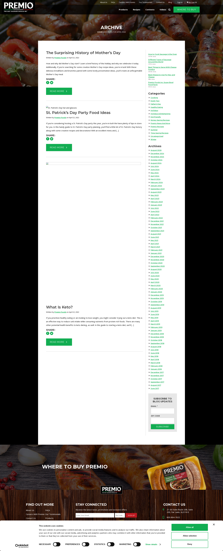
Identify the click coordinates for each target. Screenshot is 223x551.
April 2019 (155, 321)
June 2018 (155, 353)
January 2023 (156, 205)
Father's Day (156, 104)
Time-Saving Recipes (159, 133)
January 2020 (156, 292)
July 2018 (154, 350)
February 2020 (157, 289)
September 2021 (157, 231)
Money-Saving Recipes (160, 120)
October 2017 (156, 379)
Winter (153, 139)
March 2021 (155, 247)
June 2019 (155, 314)
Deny (189, 544)
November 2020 (157, 260)
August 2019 (156, 308)
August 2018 (156, 347)
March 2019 (155, 324)
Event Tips (155, 101)
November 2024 (157, 157)
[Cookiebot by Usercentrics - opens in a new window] (22, 546)
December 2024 (157, 153)
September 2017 (157, 382)
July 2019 (154, 311)
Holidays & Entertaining (160, 114)
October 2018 (156, 340)
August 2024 (156, 163)
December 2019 (157, 295)
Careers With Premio (127, 2)
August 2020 (156, 269)
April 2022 (155, 215)
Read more (57, 91)
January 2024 (156, 186)
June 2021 (155, 237)
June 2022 (155, 211)
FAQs (113, 2)
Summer (154, 130)
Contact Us (160, 2)
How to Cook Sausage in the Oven (162, 54)
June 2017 (155, 388)
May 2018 (154, 356)
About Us (103, 2)
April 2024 (155, 176)
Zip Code (155, 416)
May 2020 (155, 279)
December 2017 (157, 372)
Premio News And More (160, 123)
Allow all (190, 527)
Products (49, 518)
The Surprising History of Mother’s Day (83, 52)
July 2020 (155, 273)
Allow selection (190, 536)
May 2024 (155, 173)
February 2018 (156, 366)
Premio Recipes (157, 127)
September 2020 (158, 266)
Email (154, 406)
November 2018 (157, 337)
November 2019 (157, 298)
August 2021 (156, 234)
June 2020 (155, 276)
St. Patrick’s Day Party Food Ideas (78, 112)
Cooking (154, 98)
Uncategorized (157, 136)
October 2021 (156, 228)
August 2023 (156, 192)
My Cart (191, 2)
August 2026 (156, 150)
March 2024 (155, 179)
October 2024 (156, 160)
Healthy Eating (157, 107)
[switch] (84, 544)
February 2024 (157, 182)
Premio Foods (60, 58)
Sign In (179, 2)
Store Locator (73, 475)
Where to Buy (186, 9)
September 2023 (158, 189)
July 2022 (155, 208)
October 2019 (156, 302)
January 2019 (156, 331)
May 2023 (155, 195)
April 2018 (155, 359)
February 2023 (157, 202)
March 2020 (156, 285)
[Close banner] (214, 524)
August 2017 (156, 385)
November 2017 (157, 376)
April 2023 (155, 199)
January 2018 (156, 369)
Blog (170, 2)
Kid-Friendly (156, 117)
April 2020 (155, 282)
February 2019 (156, 327)
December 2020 (157, 256)
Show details (151, 544)
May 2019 (154, 318)
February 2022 (157, 218)
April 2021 (155, 244)
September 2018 (157, 343)
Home (99, 32)
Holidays (154, 110)
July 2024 (155, 166)
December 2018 (157, 334)
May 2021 (154, 240)
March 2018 (155, 363)
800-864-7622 (173, 517)
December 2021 (157, 221)
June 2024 (155, 170)
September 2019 (157, 305)
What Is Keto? (59, 307)
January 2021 (156, 253)
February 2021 (156, 250)
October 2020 (156, 263)
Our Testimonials (145, 2)
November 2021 (157, 224)
